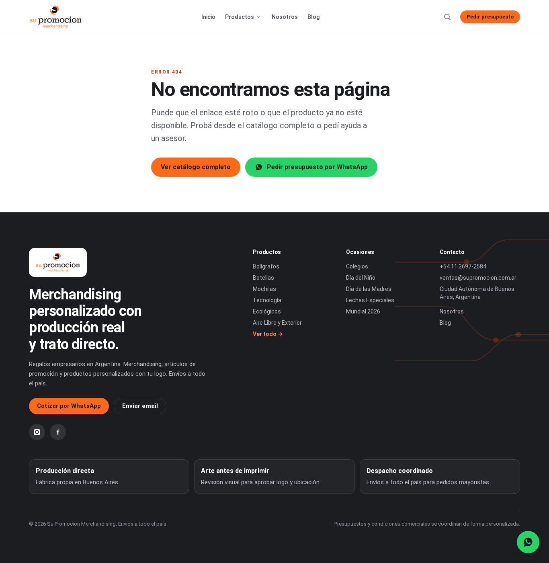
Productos (239, 17)
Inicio (208, 17)
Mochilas (264, 289)
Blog (313, 17)
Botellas (263, 277)
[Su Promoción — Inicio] (55, 17)
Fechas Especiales (370, 300)
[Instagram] (37, 432)
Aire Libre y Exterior (277, 322)
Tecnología (267, 300)
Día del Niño (360, 277)
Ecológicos (267, 311)
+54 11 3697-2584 (463, 266)
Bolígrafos (266, 266)
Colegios (357, 266)
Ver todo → (268, 334)
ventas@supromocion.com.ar (478, 277)
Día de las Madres (368, 289)
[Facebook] (58, 432)
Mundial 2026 (363, 311)
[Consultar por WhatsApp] (528, 542)
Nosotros (285, 17)
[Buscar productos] (447, 17)
